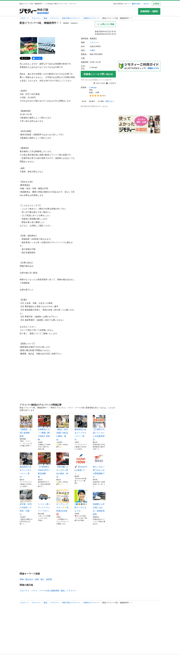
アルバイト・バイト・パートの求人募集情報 (39, 590)
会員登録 (156, 3)
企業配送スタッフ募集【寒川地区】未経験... (44, 434)
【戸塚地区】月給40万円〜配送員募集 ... (44, 472)
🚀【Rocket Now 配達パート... (81, 470)
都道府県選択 (43, 13)
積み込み (29, 579)
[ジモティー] (28, 11)
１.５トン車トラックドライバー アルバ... (44, 507)
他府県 (49, 579)
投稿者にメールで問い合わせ (98, 74)
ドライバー (54, 18)
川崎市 (92, 50)
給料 (37, 579)
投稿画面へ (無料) (149, 11)
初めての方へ (136, 3)
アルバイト (36, 18)
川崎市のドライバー (91, 18)
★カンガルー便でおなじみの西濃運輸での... (99, 472)
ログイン (146, 3)
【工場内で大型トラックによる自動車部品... (99, 434)
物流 (45, 18)
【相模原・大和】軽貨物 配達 (26, 432)
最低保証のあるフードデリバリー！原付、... (80, 434)
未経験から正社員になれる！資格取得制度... (99, 509)
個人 (42, 579)
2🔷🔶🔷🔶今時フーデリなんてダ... (81, 507)
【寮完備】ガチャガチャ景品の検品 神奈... (62, 472)
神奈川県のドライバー (71, 18)
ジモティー (24, 18)
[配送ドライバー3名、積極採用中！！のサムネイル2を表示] (47, 45)
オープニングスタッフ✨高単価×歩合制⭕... (62, 509)
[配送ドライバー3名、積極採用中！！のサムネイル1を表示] (29, 45)
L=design (93, 87)
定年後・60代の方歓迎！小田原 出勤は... (26, 509)
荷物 (22, 579)
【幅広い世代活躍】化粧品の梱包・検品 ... (62, 434)
